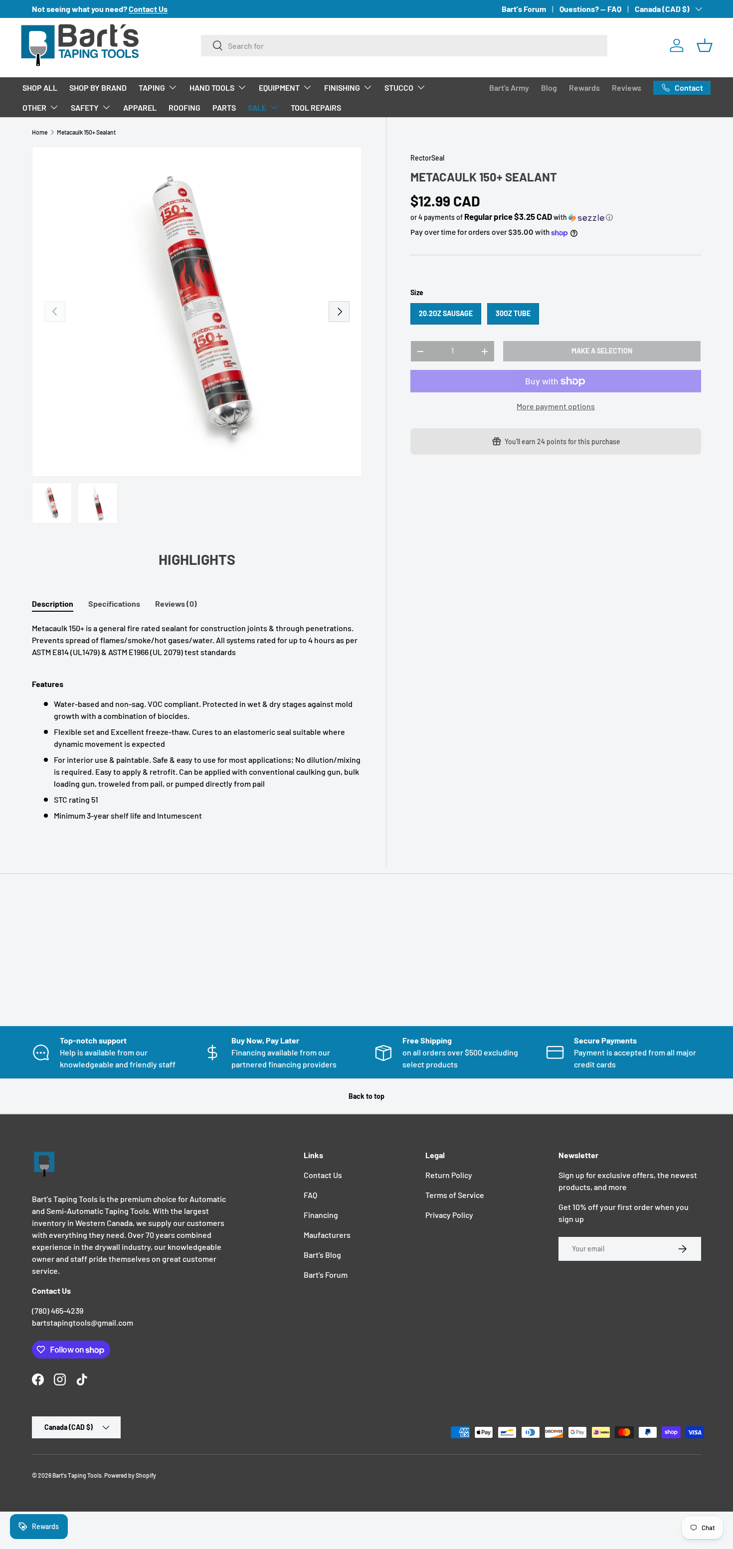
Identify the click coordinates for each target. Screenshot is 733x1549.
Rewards (584, 87)
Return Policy (448, 1175)
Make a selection (601, 350)
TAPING (152, 87)
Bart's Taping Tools (77, 1475)
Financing (321, 1214)
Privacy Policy (449, 1214)
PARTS (224, 107)
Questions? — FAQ (590, 8)
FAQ (310, 1195)
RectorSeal (427, 158)
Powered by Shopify (130, 1475)
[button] (705, 45)
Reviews (626, 87)
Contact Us (323, 1175)
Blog (549, 87)
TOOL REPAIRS (316, 107)
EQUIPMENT (279, 87)
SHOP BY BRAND (98, 87)
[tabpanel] (197, 722)
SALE (257, 107)
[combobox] (404, 45)
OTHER (34, 107)
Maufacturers (327, 1234)
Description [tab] (52, 603)
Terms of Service (454, 1195)
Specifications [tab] (114, 603)
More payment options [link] (556, 406)
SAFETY (85, 107)
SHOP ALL (39, 87)
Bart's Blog (322, 1254)
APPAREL (140, 107)
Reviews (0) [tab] (176, 603)
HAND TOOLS (211, 87)
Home (39, 132)
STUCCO (398, 87)
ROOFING (184, 107)
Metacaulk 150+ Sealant (86, 132)
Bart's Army (509, 87)
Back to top (366, 1096)
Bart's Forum (524, 8)
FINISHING (342, 87)
